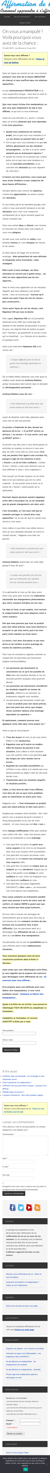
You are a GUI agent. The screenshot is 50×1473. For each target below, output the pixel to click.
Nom (5, 1158)
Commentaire (8, 1134)
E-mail (5, 1166)
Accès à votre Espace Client (17, 1452)
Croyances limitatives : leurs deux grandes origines (22, 1095)
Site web (5, 1175)
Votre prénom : (8, 1030)
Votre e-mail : (8, 1040)
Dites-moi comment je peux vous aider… (22, 1306)
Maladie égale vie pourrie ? (13, 1092)
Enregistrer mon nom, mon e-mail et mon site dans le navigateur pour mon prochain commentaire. (24, 1188)
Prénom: (10, 1420)
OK (26, 1469)
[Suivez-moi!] (21, 1211)
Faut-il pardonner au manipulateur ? (17, 1082)
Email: (9, 1424)
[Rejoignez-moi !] (13, 1211)
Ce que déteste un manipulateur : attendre (23, 1369)
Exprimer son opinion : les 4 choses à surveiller (25, 1348)
